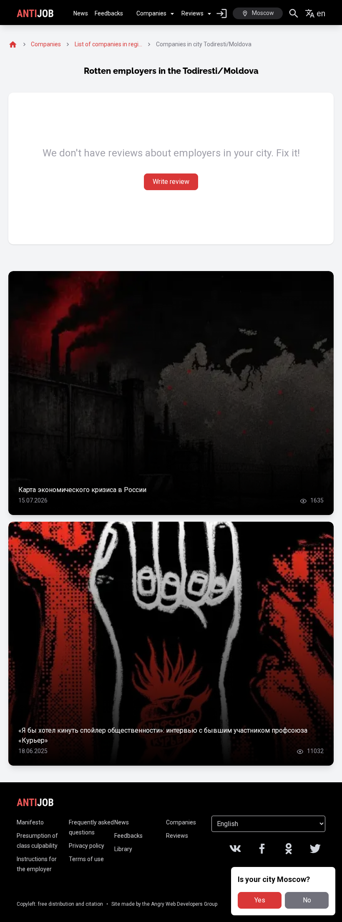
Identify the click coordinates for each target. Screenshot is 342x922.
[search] (294, 14)
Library (123, 849)
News (80, 13)
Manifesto (30, 822)
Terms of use (86, 859)
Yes (259, 900)
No (307, 900)
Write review (171, 182)
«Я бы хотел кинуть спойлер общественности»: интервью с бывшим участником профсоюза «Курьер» (162, 735)
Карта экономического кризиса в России (82, 490)
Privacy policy (86, 845)
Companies (151, 13)
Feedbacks (109, 13)
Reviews (192, 13)
